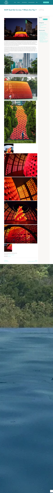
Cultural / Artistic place (43, 24)
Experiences (41, 25)
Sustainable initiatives (43, 27)
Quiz (40, 26)
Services (18, 2)
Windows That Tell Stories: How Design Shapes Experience (43, 39)
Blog (36, 2)
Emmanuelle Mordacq (31, 2)
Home (15, 2)
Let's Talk (46, 2)
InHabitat (9, 256)
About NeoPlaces (24, 2)
